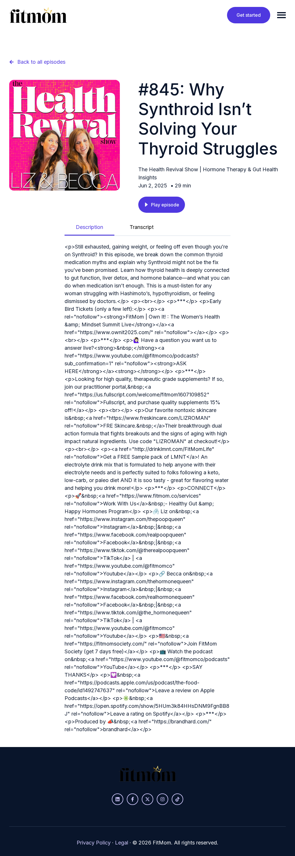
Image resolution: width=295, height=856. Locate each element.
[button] (161, 205)
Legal (121, 843)
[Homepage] (38, 15)
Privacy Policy (94, 843)
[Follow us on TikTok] (177, 799)
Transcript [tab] (142, 227)
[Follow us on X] (147, 799)
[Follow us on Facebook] (132, 799)
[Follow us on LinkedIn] (117, 799)
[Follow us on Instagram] (162, 799)
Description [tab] (89, 227)
